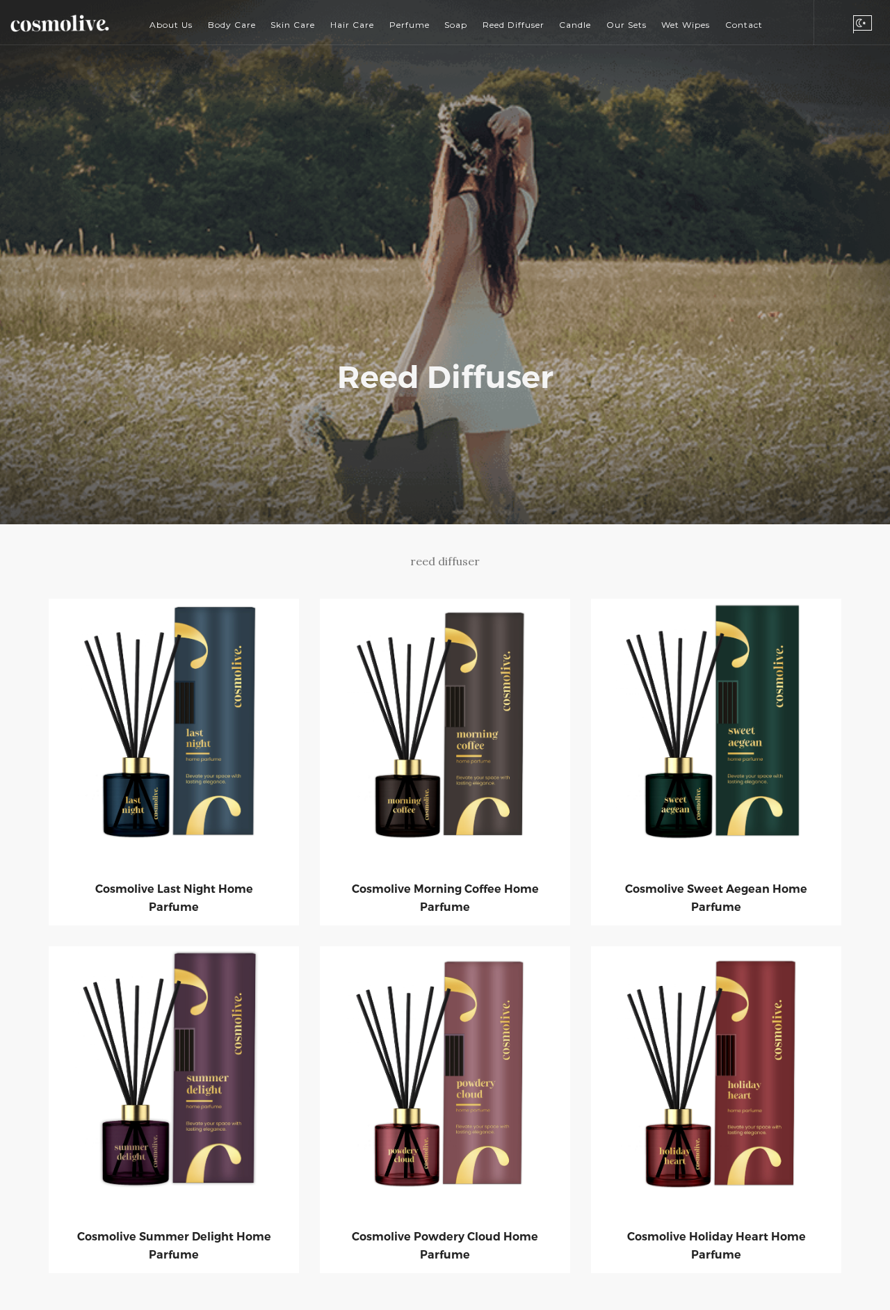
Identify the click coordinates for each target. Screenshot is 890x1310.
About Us (171, 24)
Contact (744, 24)
